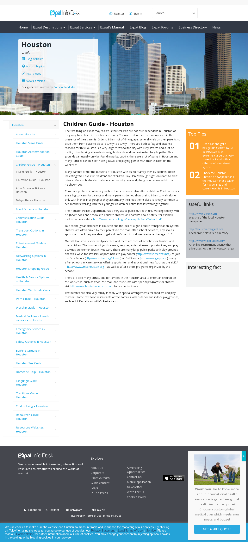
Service (151, 530)
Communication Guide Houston (30, 220)
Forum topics (35, 66)
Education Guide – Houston (33, 180)
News (216, 27)
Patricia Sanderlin (64, 87)
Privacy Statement (103, 530)
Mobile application (139, 482)
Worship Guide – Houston (33, 307)
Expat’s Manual (112, 27)
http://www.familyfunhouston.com (92, 286)
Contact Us (134, 477)
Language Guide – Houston (28, 382)
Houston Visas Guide (30, 143)
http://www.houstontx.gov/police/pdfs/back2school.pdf (127, 219)
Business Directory (192, 27)
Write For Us (135, 492)
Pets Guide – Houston (31, 299)
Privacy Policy (77, 515)
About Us (97, 468)
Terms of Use (93, 515)
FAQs (94, 488)
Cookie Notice (25, 534)
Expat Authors (100, 478)
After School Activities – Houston (31, 190)
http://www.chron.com (203, 213)
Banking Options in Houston (28, 352)
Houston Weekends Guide (33, 290)
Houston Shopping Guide (32, 268)
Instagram (75, 510)
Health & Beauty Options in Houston (32, 279)
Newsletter (134, 487)
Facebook (34, 510)
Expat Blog (137, 27)
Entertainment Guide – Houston (31, 245)
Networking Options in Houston (31, 258)
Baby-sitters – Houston (30, 200)
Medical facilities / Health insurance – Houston (32, 318)
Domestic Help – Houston (33, 372)
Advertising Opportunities (136, 470)
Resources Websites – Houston (31, 429)
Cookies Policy (136, 497)
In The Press (99, 493)
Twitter (54, 510)
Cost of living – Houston (32, 406)
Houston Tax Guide (29, 363)
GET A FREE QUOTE (217, 529)
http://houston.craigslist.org (206, 229)
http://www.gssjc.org (153, 258)
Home (23, 27)
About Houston (26, 134)
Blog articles (34, 59)
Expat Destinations (47, 27)
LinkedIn (100, 510)
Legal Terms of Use (130, 530)
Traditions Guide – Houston (28, 395)
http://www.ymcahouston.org (85, 266)
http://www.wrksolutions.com (207, 241)
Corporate (97, 473)
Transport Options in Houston (30, 232)
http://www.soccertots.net (153, 254)
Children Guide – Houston (33, 164)
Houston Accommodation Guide (33, 153)
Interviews (33, 73)
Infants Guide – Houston (31, 171)
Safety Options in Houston (33, 341)
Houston (18, 125)
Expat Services (81, 27)
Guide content (100, 483)
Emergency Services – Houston (30, 331)
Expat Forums (162, 27)
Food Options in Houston (32, 209)
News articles (35, 81)
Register (119, 13)
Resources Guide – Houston (28, 417)
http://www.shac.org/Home (103, 258)
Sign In (138, 13)
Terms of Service (112, 515)
